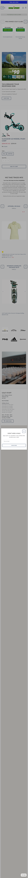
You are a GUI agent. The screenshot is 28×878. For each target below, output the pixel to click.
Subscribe (14, 445)
